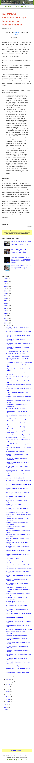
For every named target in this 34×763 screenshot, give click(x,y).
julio (7, 687)
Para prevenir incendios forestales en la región (19, 568)
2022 (5, 288)
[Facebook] (16, 7)
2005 (5, 709)
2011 (5, 315)
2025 (5, 281)
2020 (5, 293)
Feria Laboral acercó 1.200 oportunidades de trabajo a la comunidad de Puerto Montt (19, 251)
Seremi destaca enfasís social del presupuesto (19, 629)
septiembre (9, 682)
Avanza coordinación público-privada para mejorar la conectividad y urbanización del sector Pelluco (21, 243)
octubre (8, 679)
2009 (5, 320)
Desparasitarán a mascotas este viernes (17, 512)
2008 (5, 323)
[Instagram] (19, 7)
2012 (5, 313)
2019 (5, 296)
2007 (5, 704)
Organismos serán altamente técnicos (16, 635)
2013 (5, 310)
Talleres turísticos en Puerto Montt (15, 451)
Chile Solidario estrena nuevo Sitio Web (17, 351)
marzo (8, 696)
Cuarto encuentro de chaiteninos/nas (16, 587)
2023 (5, 286)
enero (7, 701)
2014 (5, 308)
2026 (5, 278)
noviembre (9, 677)
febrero (8, 699)
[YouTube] (22, 7)
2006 (5, 707)
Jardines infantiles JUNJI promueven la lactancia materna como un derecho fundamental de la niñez (21, 267)
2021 (5, 291)
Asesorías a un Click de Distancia (15, 478)
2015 (5, 305)
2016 (5, 303)
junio (7, 689)
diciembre (9, 325)
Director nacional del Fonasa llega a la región (18, 435)
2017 (5, 301)
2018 (5, 298)
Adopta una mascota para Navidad (15, 353)
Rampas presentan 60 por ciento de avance (18, 666)
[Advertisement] (17, 730)
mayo (7, 691)
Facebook (16, 32)
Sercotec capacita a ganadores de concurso (18, 356)
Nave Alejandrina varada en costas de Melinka (19, 362)
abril (7, 694)
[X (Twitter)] (25, 7)
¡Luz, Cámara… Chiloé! (12, 558)
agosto (8, 684)
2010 (5, 318)
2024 (5, 283)
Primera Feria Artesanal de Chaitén (15, 437)
